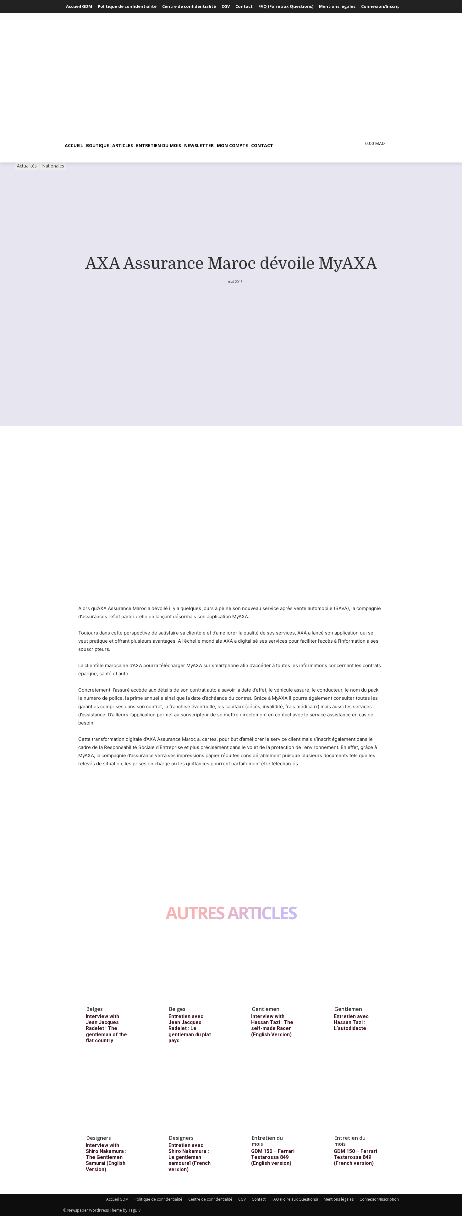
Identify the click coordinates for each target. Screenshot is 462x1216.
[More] (142, 803)
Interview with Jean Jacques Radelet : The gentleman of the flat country (106, 1028)
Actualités (27, 166)
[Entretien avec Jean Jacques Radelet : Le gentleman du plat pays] (195, 966)
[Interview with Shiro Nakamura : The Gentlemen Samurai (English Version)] (112, 1095)
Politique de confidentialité (158, 1199)
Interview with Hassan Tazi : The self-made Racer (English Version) (272, 1025)
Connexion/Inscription (379, 1199)
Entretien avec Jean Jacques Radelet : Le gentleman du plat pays (189, 1028)
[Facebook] (84, 803)
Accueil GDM (117, 1199)
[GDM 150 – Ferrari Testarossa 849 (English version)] (278, 1095)
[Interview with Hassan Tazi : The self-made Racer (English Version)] (278, 966)
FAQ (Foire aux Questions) (295, 1199)
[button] (304, 145)
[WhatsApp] (128, 803)
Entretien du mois (267, 1140)
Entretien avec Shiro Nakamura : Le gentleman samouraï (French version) (189, 1157)
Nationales (53, 166)
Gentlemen (265, 1009)
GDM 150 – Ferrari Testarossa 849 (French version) (355, 1157)
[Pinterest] (113, 803)
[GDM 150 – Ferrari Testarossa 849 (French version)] (360, 1095)
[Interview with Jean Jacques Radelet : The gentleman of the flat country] (112, 966)
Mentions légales (339, 1199)
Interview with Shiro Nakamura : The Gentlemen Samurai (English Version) (106, 1157)
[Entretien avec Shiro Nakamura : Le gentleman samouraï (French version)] (195, 1095)
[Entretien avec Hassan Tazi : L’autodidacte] (360, 966)
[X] (99, 803)
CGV (242, 1199)
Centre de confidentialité (210, 1199)
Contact (259, 1199)
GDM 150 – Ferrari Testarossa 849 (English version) (272, 1157)
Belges (94, 1009)
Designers (98, 1137)
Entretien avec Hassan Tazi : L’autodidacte (351, 1022)
